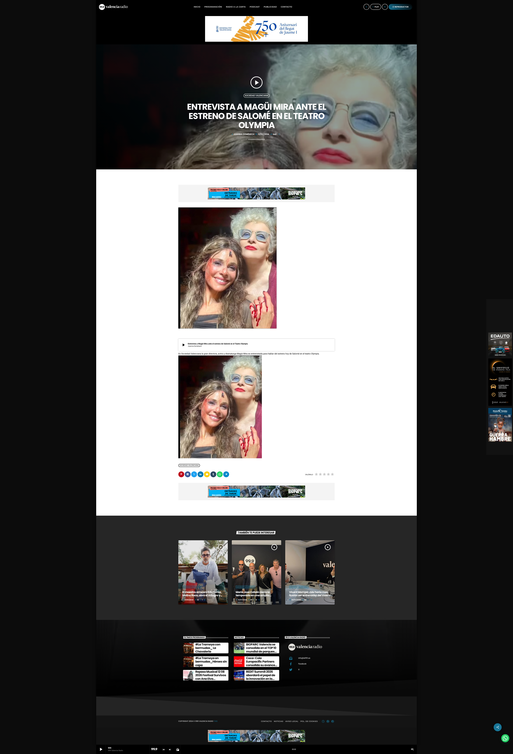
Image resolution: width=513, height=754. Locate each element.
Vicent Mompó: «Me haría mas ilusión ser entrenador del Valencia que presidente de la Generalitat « (311, 595)
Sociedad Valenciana (256, 95)
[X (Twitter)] (323, 721)
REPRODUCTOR (400, 6)
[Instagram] (328, 721)
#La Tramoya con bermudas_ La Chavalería (207, 648)
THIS (215, 721)
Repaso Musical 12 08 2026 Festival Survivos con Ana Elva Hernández (210, 677)
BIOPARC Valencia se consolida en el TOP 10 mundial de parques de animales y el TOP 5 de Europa (261, 651)
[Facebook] (332, 721)
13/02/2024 (262, 134)
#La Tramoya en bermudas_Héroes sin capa (211, 661)
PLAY (375, 6)
